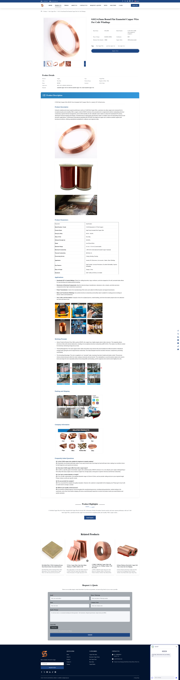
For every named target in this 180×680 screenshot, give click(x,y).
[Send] (176, 677)
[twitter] (44, 672)
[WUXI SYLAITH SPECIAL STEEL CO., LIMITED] (42, 5)
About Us (74, 5)
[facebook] (41, 672)
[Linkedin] (127, 1)
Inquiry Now (135, 5)
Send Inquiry (90, 518)
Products (58, 5)
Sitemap (68, 664)
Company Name (95, 602)
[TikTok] (178, 346)
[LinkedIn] (178, 336)
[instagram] (55, 672)
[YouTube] (178, 340)
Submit (90, 635)
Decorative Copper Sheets (94, 657)
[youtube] (47, 672)
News (105, 5)
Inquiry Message (54, 610)
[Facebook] (122, 1)
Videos (66, 5)
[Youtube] (129, 1)
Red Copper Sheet (93, 659)
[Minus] (176, 647)
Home (50, 5)
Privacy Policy (136, 677)
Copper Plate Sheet (93, 654)
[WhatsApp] (178, 349)
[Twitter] (125, 1)
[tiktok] (52, 672)
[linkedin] (50, 672)
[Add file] (152, 677)
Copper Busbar (92, 664)
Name (51, 602)
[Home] (41, 11)
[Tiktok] (132, 1)
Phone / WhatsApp (95, 595)
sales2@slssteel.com (54, 1)
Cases (121, 5)
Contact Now (52, 572)
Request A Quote (95, 5)
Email (52, 595)
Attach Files (53, 624)
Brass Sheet (91, 662)
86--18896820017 (117, 654)
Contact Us (83, 5)
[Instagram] (178, 343)
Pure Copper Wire (52, 11)
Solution (113, 5)
